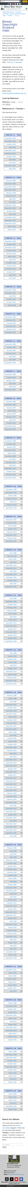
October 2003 (11, 144)
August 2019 (12, 927)
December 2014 (10, 293)
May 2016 (12, 260)
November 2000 (10, 187)
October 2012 (12, 668)
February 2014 (11, 329)
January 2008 (12, 884)
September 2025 (11, 586)
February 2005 (11, 253)
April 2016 (12, 296)
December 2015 (11, 766)
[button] (26, 8)
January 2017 (11, 272)
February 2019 (11, 474)
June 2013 (12, 459)
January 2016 (12, 769)
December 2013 (11, 759)
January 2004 (11, 250)
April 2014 (12, 199)
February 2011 (11, 326)
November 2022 (10, 166)
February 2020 (12, 793)
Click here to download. (14, 62)
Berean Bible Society (8, 12)
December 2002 (10, 141)
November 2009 (11, 747)
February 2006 (12, 556)
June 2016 (13, 571)
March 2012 (13, 1018)
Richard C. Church (17, 1185)
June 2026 (13, 836)
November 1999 (10, 138)
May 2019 (12, 359)
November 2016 (10, 269)
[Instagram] (15, 4)
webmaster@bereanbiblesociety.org (14, 93)
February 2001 (11, 320)
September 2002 (11, 1067)
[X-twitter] (10, 4)
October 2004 (12, 875)
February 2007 (12, 979)
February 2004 (11, 523)
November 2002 (10, 190)
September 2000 (11, 601)
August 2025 (12, 1040)
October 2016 (11, 156)
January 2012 (12, 900)
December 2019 (11, 790)
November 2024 (11, 952)
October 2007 (12, 738)
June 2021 (12, 162)
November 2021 (11, 808)
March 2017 (13, 1033)
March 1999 (13, 698)
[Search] (20, 1)
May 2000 (13, 857)
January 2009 (11, 414)
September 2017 (11, 915)
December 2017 (11, 778)
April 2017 (13, 1079)
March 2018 (12, 305)
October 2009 (12, 744)
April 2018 (12, 275)
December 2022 (11, 818)
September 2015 (10, 468)
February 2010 (11, 196)
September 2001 (11, 970)
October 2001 (11, 444)
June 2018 (12, 214)
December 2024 (11, 824)
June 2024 (13, 821)
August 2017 (12, 775)
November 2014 (11, 568)
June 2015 (12, 202)
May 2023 (13, 946)
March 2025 (12, 226)
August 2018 (12, 985)
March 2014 (13, 620)
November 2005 (11, 726)
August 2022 (12, 814)
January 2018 (11, 211)
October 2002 (11, 244)
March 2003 (13, 717)
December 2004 (10, 450)
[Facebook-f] (8, 4)
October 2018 (12, 580)
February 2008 (11, 193)
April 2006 (13, 735)
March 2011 (13, 1073)
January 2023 (12, 635)
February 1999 (11, 180)
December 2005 (11, 729)
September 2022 (10, 429)
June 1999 (13, 553)
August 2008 (12, 741)
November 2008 (11, 887)
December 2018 (10, 217)
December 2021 (11, 811)
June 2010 (13, 756)
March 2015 (12, 256)
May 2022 (13, 939)
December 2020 (10, 332)
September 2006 (11, 1015)
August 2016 (12, 1024)
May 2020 (12, 159)
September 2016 (10, 150)
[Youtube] (13, 4)
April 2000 (13, 854)
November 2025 (11, 684)
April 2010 (13, 562)
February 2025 (12, 677)
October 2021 (12, 988)
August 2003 (12, 1012)
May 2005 (12, 147)
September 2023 (10, 220)
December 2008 (10, 456)
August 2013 (12, 529)
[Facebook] (21, 1179)
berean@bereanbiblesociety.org (16, 1174)
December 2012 (11, 565)
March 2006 (12, 411)
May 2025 (12, 169)
